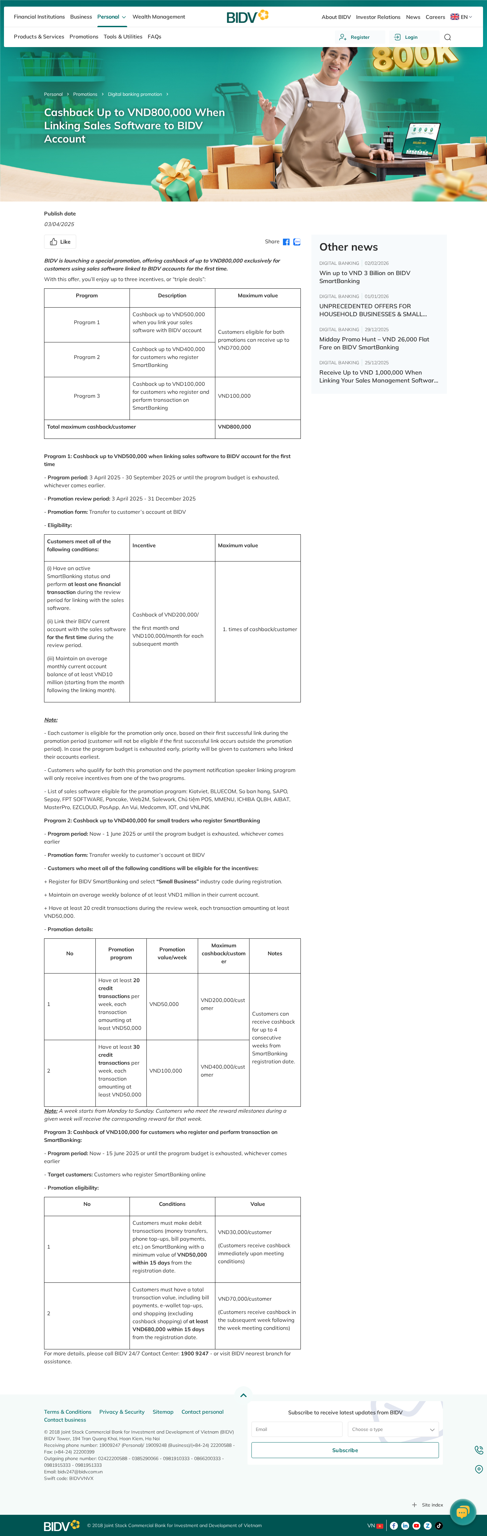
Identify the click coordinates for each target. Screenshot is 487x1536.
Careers (435, 17)
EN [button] (464, 17)
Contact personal (203, 1411)
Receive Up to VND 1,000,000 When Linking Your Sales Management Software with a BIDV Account (378, 376)
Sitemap (163, 1411)
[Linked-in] (405, 1525)
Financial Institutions (39, 16)
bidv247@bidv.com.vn (80, 1472)
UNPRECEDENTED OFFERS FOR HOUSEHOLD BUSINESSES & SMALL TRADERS (371, 310)
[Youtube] (416, 1525)
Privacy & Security (122, 1411)
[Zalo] (428, 1525)
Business (81, 16)
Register (360, 37)
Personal (53, 94)
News (413, 17)
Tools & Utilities (123, 36)
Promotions (85, 94)
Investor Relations (378, 17)
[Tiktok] (439, 1525)
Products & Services (39, 36)
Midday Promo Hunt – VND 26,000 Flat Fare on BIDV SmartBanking (374, 343)
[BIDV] (62, 1525)
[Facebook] (394, 1525)
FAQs (154, 36)
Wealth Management (159, 16)
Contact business (65, 1419)
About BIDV (336, 17)
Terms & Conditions (67, 1411)
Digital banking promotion (135, 94)
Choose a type (367, 1429)
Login (411, 37)
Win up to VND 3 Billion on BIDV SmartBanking (364, 277)
